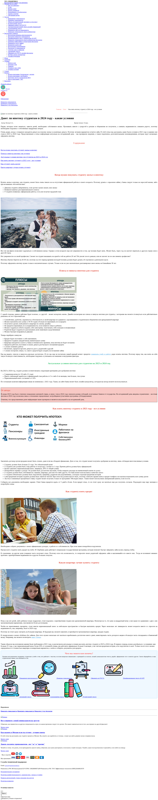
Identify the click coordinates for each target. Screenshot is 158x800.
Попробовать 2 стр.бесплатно (17, 12)
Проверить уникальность (8, 103)
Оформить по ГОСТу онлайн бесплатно (20, 53)
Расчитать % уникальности (16, 48)
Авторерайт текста (14, 51)
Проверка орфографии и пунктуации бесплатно (23, 41)
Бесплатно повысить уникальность (19, 36)
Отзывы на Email (13, 69)
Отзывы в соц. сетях (14, 68)
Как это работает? (13, 5)
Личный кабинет (6, 84)
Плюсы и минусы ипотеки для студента (15, 153)
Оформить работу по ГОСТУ (17, 25)
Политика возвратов (7, 781)
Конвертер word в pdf (14, 45)
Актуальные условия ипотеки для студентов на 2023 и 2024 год (24, 157)
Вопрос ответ (12, 9)
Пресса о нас (12, 63)
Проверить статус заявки (16, 43)
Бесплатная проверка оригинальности (20, 35)
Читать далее (5, 727)
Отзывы (6, 61)
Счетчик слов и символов (16, 50)
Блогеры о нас (12, 64)
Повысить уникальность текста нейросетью (21, 32)
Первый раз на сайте (10, 4)
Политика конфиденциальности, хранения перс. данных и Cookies (21, 775)
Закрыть (3, 793)
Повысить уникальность (8, 102)
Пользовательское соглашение (10, 771)
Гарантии (7, 59)
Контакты (7, 81)
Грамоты (10, 66)
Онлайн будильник (14, 56)
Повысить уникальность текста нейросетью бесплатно (25, 40)
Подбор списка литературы (16, 54)
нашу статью (36, 637)
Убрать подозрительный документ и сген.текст (22, 22)
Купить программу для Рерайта (18, 76)
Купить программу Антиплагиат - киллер (21, 74)
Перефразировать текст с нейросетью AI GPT (22, 38)
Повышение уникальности (16, 18)
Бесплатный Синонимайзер (16, 46)
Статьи (6, 71)
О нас (10, 7)
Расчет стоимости (13, 10)
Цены (6, 58)
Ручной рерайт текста (15, 23)
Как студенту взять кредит (10, 164)
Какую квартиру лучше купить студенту (16, 167)
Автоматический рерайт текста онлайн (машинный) (24, 27)
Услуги (6, 17)
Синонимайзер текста (15, 28)
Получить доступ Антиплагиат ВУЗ (19, 77)
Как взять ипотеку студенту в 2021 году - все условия (21, 160)
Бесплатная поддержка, (16, 2)
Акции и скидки (13, 13)
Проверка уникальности (15, 20)
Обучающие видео (14, 15)
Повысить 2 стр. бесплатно (9, 105)
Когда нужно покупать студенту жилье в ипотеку (19, 150)
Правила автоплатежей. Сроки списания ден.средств (17, 778)
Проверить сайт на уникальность (18, 30)
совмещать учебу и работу (101, 354)
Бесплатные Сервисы (11, 33)
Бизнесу (6, 73)
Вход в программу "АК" (15, 79)
